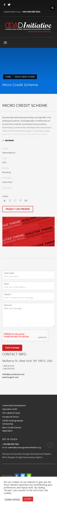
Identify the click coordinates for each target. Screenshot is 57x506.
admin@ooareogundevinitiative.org (24, 447)
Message (8, 305)
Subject (8, 295)
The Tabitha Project (11, 413)
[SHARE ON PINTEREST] (20, 200)
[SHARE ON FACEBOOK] (10, 200)
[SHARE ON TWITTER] (4, 200)
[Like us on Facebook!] (16, 475)
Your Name (9, 273)
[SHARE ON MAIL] (26, 200)
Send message (12, 347)
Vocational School (10, 416)
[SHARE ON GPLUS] (15, 200)
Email (6, 284)
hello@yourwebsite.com (13, 374)
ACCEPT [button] (27, 499)
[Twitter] (9, 4)
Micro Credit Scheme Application (11, 429)
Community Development (14, 405)
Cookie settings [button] (12, 499)
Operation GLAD (9, 409)
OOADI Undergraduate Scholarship (12, 422)
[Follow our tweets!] (23, 475)
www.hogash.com (10, 377)
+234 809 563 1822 (31, 12)
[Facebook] (4, 4)
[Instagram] (29, 475)
